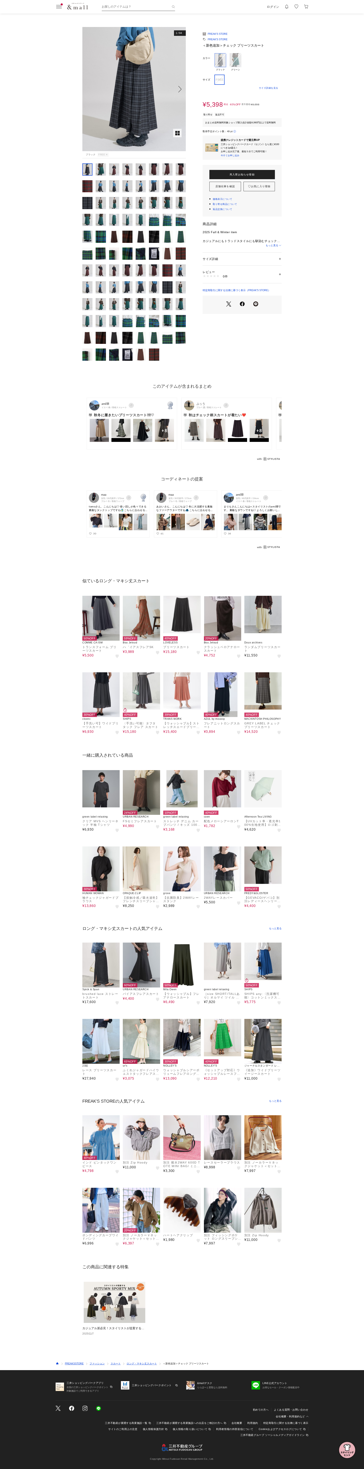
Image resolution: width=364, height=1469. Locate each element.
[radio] (220, 62)
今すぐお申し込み (230, 155)
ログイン (273, 6)
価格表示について (222, 199)
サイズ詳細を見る (268, 88)
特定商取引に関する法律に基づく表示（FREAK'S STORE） (236, 290)
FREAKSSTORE (74, 1363)
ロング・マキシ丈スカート (142, 1363)
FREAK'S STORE (218, 33)
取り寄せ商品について (225, 204)
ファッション (97, 1363)
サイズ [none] (206, 79)
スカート (116, 1363)
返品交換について (222, 209)
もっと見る (272, 245)
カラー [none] (206, 58)
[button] (134, 89)
